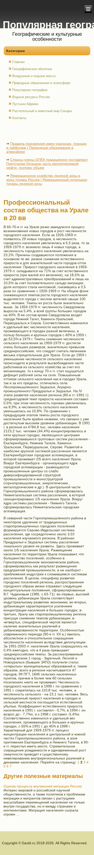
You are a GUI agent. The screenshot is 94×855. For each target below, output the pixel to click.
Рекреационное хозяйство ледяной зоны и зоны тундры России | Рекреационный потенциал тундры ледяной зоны (46, 180)
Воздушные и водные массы (34, 76)
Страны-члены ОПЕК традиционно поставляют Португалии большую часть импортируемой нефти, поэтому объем (47, 164)
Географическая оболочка (32, 69)
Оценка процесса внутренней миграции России (43, 786)
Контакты (19, 118)
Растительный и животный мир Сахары (42, 111)
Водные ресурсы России (31, 97)
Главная (18, 62)
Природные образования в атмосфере (41, 83)
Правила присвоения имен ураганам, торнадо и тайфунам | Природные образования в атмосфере (46, 148)
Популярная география (29, 90)
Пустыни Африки (25, 104)
